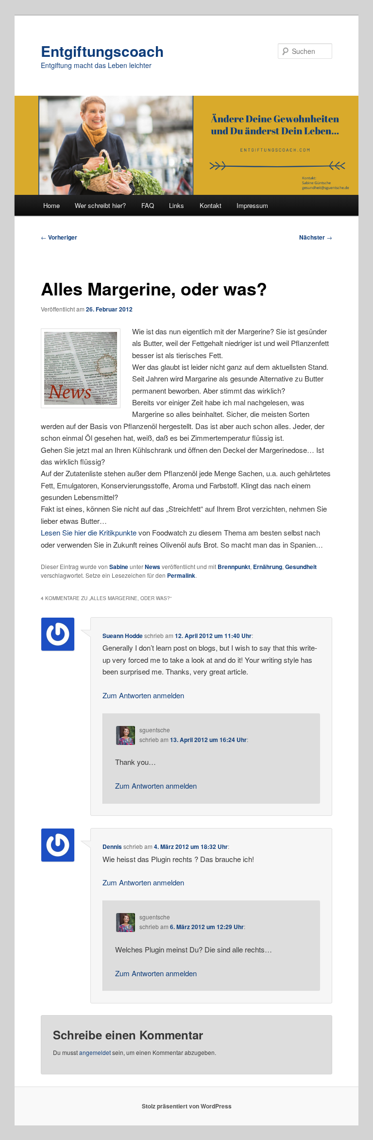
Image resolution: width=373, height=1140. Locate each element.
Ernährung (267, 566)
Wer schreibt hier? (100, 205)
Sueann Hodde (122, 635)
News (152, 566)
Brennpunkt (234, 566)
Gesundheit (301, 566)
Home (51, 205)
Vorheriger (59, 237)
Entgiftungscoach (102, 50)
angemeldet (95, 1052)
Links (176, 205)
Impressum (252, 205)
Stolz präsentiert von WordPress (187, 1106)
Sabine (118, 566)
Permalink (181, 575)
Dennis (112, 846)
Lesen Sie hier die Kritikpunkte (88, 532)
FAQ (147, 205)
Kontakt (210, 205)
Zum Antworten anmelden (143, 695)
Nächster (315, 237)
